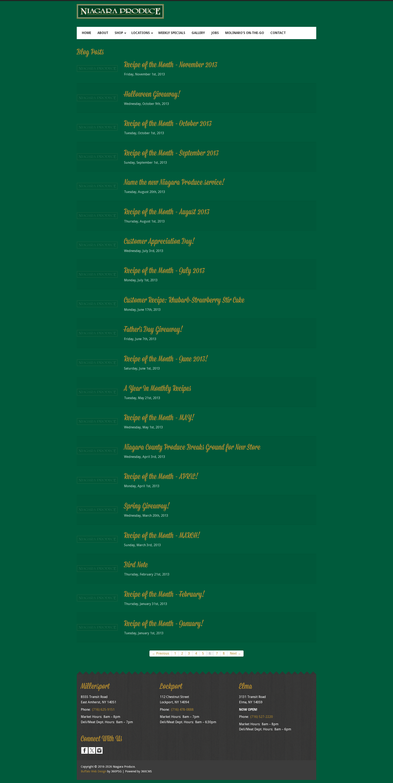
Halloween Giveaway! (152, 95)
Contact (278, 33)
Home (86, 33)
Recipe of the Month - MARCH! (162, 536)
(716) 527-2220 (261, 717)
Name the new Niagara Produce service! (174, 183)
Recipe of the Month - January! (163, 624)
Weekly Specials (171, 33)
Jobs (215, 33)
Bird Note (136, 565)
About (102, 33)
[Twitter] (92, 750)
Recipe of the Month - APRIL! (161, 477)
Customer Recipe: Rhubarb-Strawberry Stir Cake (184, 301)
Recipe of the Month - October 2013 (168, 124)
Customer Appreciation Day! (159, 242)
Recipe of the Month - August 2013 (166, 212)
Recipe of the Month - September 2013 (171, 154)
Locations (140, 33)
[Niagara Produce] (196, 11)
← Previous (160, 653)
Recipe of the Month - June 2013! (166, 359)
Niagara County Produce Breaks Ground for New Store (192, 448)
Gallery (198, 33)
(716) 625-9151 (103, 710)
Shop (119, 33)
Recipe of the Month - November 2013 (170, 65)
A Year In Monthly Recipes (157, 389)
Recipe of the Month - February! (164, 595)
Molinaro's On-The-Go (244, 33)
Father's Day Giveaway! (153, 330)
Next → (235, 653)
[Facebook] (84, 750)
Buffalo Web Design (93, 771)
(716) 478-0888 (182, 710)
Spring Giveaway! (147, 507)
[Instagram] (99, 750)
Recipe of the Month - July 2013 (164, 271)
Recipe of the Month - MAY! (159, 418)
